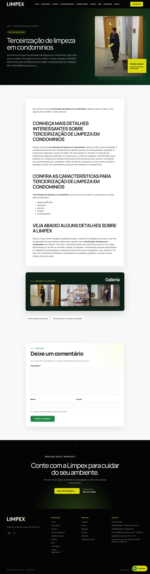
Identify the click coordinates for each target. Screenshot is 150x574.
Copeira (84, 532)
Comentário (36, 366)
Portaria (84, 525)
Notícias (93, 4)
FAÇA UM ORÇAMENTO (67, 491)
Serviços (55, 4)
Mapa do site (55, 552)
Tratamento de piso (88, 539)
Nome (33, 399)
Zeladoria (84, 522)
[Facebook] (14, 533)
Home (37, 4)
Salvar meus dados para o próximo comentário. (50, 412)
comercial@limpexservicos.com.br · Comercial (127, 532)
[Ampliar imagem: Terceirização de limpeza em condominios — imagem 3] (105, 295)
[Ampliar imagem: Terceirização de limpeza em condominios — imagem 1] (44, 295)
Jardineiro (84, 536)
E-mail (79, 399)
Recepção (84, 529)
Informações (108, 4)
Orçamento (137, 4)
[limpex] (15, 4)
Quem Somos (45, 4)
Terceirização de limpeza (37, 318)
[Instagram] (9, 533)
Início (8, 26)
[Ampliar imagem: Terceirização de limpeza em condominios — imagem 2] (75, 295)
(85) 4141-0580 (117, 522)
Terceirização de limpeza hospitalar (67, 318)
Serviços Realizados (67, 4)
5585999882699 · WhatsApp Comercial (125, 525)
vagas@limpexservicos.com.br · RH (124, 536)
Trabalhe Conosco (82, 4)
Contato (116, 4)
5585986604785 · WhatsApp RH (123, 529)
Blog (99, 4)
